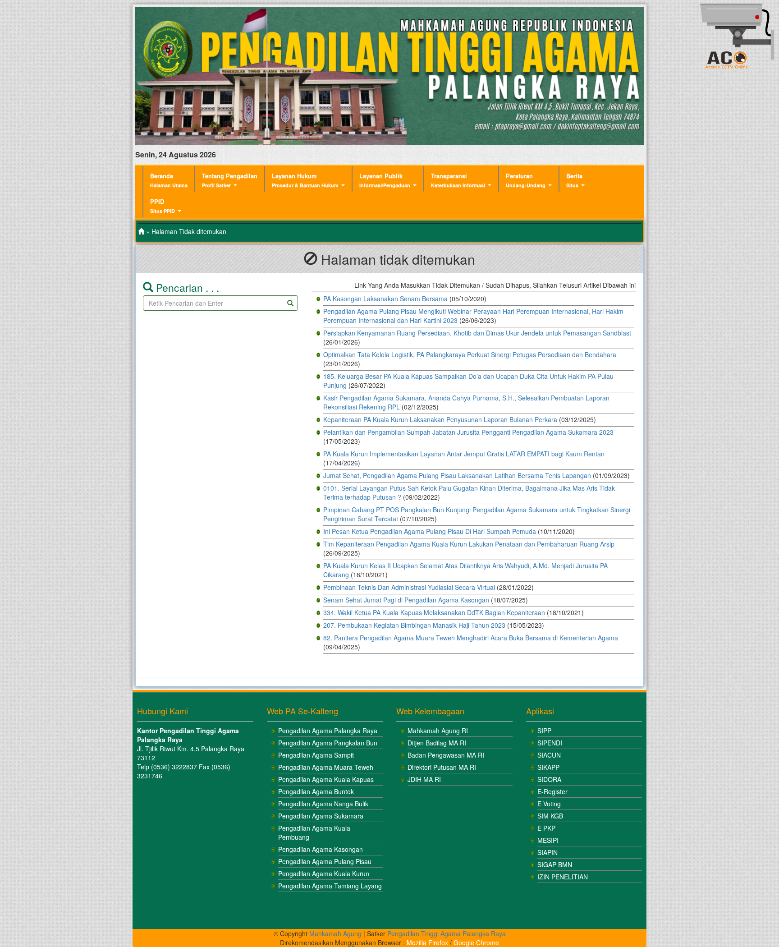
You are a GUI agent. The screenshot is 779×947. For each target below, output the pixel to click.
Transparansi (458, 180)
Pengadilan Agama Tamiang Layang (330, 885)
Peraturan (525, 180)
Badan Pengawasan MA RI (446, 754)
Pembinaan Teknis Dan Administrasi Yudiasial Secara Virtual (409, 587)
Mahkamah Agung (335, 933)
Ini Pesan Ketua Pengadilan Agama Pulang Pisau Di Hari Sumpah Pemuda (429, 531)
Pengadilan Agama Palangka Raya (327, 730)
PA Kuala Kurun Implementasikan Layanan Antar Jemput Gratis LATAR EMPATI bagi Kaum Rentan (464, 453)
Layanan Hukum (305, 180)
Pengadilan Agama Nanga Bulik (323, 803)
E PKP (546, 827)
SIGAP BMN (554, 864)
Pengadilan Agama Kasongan (320, 849)
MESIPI (548, 840)
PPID (162, 206)
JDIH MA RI (424, 779)
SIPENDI (549, 742)
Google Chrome (476, 942)
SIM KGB (550, 815)
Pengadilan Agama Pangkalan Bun (327, 742)
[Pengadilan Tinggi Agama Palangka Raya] (141, 231)
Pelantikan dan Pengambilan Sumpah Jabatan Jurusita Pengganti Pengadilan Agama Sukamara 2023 (468, 432)
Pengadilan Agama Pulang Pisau (324, 861)
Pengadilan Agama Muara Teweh (325, 767)
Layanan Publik (384, 180)
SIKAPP (548, 767)
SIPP (544, 730)
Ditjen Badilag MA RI (437, 742)
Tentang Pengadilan (229, 180)
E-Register (552, 791)
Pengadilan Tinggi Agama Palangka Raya (446, 933)
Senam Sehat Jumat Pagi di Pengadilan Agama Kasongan (406, 599)
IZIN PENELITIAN (562, 876)
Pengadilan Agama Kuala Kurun (323, 873)
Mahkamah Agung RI (438, 730)
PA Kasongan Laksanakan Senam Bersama (385, 298)
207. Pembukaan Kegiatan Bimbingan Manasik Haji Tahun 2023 (414, 625)
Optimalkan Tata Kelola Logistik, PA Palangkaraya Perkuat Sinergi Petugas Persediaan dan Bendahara (469, 354)
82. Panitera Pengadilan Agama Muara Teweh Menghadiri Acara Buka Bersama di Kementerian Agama (470, 637)
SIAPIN (547, 852)
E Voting (549, 803)
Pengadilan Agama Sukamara (320, 815)
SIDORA (549, 779)
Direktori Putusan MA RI (442, 767)
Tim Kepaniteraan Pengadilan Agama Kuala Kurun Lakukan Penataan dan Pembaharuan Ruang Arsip (468, 543)
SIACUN (549, 754)
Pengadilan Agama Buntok (316, 791)
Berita (574, 180)
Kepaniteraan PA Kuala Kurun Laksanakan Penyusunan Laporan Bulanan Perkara (440, 419)
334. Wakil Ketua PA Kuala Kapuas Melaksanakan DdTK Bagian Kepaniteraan (434, 612)
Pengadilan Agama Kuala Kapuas (326, 779)
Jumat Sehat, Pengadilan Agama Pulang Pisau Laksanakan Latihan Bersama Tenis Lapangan (457, 475)
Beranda (169, 180)
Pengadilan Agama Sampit (316, 754)
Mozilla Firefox (427, 942)
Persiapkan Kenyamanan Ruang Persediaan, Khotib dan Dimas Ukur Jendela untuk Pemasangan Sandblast (477, 332)
